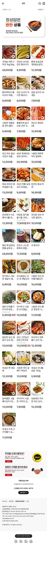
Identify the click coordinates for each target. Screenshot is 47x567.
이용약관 (11, 501)
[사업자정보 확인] (24, 509)
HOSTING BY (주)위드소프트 (10, 521)
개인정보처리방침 (19, 501)
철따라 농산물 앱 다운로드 (23, 536)
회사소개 (4, 501)
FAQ (27, 501)
